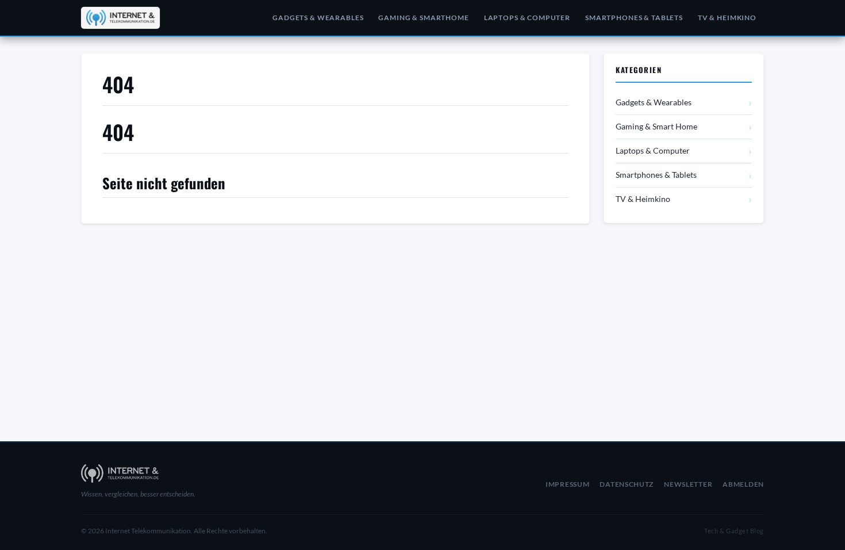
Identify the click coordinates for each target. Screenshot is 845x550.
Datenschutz (627, 484)
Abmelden (743, 484)
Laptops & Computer (527, 17)
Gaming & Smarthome (423, 17)
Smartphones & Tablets (634, 17)
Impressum (567, 484)
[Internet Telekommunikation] (190, 473)
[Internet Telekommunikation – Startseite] (120, 18)
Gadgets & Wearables (317, 17)
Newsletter (688, 484)
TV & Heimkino (727, 17)
